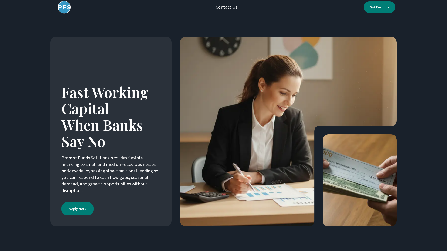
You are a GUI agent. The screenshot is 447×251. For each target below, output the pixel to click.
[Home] (63, 7)
